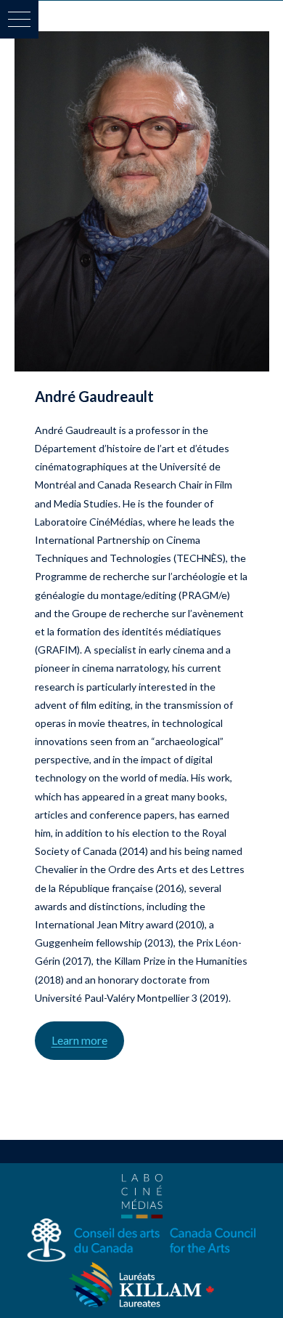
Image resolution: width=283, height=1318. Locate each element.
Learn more (79, 1040)
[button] (19, 19)
